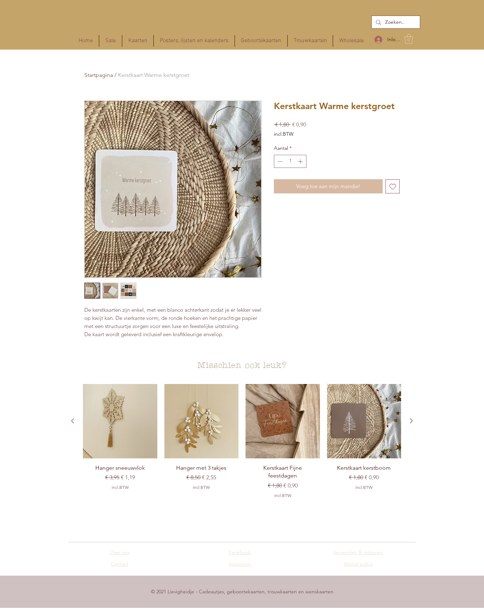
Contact (119, 564)
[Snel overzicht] (120, 421)
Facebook (240, 552)
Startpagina (98, 75)
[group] (242, 444)
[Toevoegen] (392, 186)
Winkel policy (358, 564)
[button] (409, 39)
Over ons (119, 552)
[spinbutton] (290, 161)
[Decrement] (279, 161)
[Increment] (301, 161)
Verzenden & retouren (358, 552)
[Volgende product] (411, 421)
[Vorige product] (72, 421)
